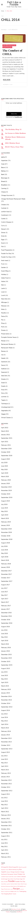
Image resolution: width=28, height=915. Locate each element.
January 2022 (5, 435)
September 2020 (6, 455)
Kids (2, 285)
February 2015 (6, 689)
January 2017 (5, 609)
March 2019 (5, 518)
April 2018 (4, 557)
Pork (2, 327)
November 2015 (6, 658)
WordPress (19, 912)
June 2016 (4, 634)
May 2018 (4, 553)
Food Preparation (6, 250)
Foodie (11, 881)
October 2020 (5, 452)
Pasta (3, 316)
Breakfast (4, 185)
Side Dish (4, 376)
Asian (3, 164)
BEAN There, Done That (14, 147)
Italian (3, 281)
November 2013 (6, 742)
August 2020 (5, 459)
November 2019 (6, 490)
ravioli (11, 889)
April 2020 (4, 473)
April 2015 (4, 682)
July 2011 (4, 839)
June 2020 (4, 466)
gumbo (8, 884)
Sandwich (4, 362)
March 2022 (5, 431)
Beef (2, 174)
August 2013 (5, 752)
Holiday (3, 274)
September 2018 (6, 539)
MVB (18, 886)
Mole (2, 309)
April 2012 (4, 808)
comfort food (5, 212)
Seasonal (4, 372)
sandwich (22, 889)
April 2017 (4, 599)
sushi (15, 891)
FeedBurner (18, 117)
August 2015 (5, 668)
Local (3, 292)
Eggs (2, 239)
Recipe (3, 341)
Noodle (3, 313)
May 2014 (4, 721)
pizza (9, 889)
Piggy (2, 889)
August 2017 (5, 585)
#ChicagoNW (4, 867)
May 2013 (4, 763)
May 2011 (4, 846)
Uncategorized (5, 407)
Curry (3, 226)
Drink (3, 236)
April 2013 (4, 766)
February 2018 (6, 564)
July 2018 (4, 546)
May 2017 (4, 595)
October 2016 (5, 620)
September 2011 (6, 832)
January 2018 (5, 567)
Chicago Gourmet (6, 195)
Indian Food (5, 278)
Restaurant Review (7, 344)
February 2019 (6, 522)
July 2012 (4, 798)
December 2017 (6, 571)
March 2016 (5, 644)
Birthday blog (16, 869)
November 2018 (6, 532)
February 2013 (6, 773)
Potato (3, 330)
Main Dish (4, 299)
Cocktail (3, 208)
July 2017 (4, 588)
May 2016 (4, 637)
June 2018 (4, 550)
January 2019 (5, 525)
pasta (21, 886)
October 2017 (5, 578)
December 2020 (6, 449)
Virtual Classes (6, 417)
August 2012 (5, 794)
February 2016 (6, 647)
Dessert (3, 229)
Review (3, 351)
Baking (3, 171)
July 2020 (4, 462)
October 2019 (5, 494)
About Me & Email (20, 904)
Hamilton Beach (13, 884)
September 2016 (6, 623)
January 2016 (5, 651)
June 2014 (4, 717)
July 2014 (4, 714)
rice (2, 355)
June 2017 (4, 592)
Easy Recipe (17, 879)
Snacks (3, 386)
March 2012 (5, 812)
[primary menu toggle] (2, 4)
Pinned (5, 889)
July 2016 (4, 630)
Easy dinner (11, 879)
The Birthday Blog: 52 (13, 129)
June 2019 (4, 508)
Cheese (3, 192)
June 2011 (4, 843)
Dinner (3, 232)
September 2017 (6, 581)
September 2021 (6, 438)
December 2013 (6, 738)
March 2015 (5, 686)
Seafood (3, 369)
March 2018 (5, 560)
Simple (3, 379)
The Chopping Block (6, 894)
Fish (2, 246)
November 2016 (6, 616)
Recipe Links (14, 906)
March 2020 (5, 476)
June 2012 (4, 801)
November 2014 (6, 700)
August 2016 (5, 627)
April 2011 (4, 850)
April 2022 (4, 428)
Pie (2, 320)
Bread (3, 181)
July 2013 (4, 756)
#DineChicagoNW (13, 867)
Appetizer (4, 160)
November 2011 (6, 825)
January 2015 (5, 693)
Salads (3, 358)
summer (3, 397)
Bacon (3, 167)
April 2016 (4, 640)
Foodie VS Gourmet (7, 904)
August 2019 (5, 501)
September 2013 (6, 749)
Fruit (2, 264)
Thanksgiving (22, 891)
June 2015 (4, 675)
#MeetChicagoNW (22, 867)
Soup (3, 390)
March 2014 (5, 728)
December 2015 (6, 654)
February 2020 (6, 480)
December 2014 (6, 696)
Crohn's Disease (6, 222)
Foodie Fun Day (12, 45)
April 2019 (4, 515)
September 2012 (6, 791)
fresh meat (4, 260)
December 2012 (6, 780)
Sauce (3, 365)
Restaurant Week (6, 348)
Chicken (3, 205)
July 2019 (4, 504)
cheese (8, 872)
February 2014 (6, 731)
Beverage (4, 178)
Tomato (14, 894)
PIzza (2, 323)
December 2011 (6, 822)
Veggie (3, 414)
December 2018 (6, 529)
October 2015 (5, 661)
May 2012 (4, 805)
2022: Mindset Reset (12, 143)
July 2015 (4, 672)
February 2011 (6, 857)
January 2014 (5, 735)
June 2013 (4, 759)
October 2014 (5, 703)
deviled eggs (4, 879)
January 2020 (5, 483)
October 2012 (5, 787)
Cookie (3, 219)
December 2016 (6, 613)
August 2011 (5, 836)
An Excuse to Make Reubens (15, 133)
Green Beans (4, 884)
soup (12, 891)
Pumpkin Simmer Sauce (8, 337)
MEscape (4, 302)
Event (4, 45)
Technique (4, 404)
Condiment (4, 215)
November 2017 (6, 574)
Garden (3, 267)
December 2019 (6, 487)
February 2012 (6, 815)
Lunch (3, 295)
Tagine (3, 400)
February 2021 (6, 445)
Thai (18, 891)
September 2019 (6, 497)
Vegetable (4, 411)
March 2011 (5, 853)
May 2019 (4, 511)
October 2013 (5, 745)
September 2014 (6, 707)
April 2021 (4, 442)
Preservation (5, 334)
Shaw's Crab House (5, 891)
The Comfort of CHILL (12, 52)
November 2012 (6, 784)
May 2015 (4, 679)
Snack (3, 383)
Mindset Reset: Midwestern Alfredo (15, 138)
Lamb (3, 288)
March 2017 (5, 602)
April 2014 (4, 724)
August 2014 (5, 710)
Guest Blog (4, 271)
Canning (3, 188)
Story (3, 393)
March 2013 (5, 770)
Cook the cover (12, 876)
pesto (24, 886)
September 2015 (6, 665)
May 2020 (4, 469)
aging (3, 157)
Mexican (3, 306)
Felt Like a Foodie (14, 3)
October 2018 (5, 536)
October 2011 (5, 829)
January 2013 (5, 777)
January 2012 (5, 819)
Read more (6, 79)
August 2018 (5, 543)
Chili (24, 874)
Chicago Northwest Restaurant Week (13, 199)
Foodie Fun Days (7, 47)
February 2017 (6, 606)
